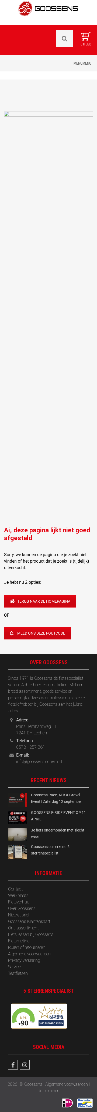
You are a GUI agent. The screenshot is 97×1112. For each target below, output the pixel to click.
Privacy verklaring (24, 960)
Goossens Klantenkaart (29, 921)
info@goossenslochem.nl (39, 761)
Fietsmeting (19, 940)
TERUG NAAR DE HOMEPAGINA (43, 601)
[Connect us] (13, 1065)
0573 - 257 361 (30, 747)
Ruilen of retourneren (26, 947)
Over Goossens (22, 908)
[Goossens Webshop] (48, 12)
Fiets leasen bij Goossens (30, 934)
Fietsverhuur (19, 902)
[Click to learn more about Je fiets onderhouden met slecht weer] (17, 834)
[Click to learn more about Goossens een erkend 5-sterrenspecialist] (17, 851)
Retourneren (49, 1090)
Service (14, 966)
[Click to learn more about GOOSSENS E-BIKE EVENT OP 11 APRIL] (17, 817)
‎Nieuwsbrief (18, 915)
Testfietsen (18, 973)
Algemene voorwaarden (29, 953)
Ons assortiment (23, 927)
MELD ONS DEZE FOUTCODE (41, 633)
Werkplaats (18, 895)
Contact (15, 889)
